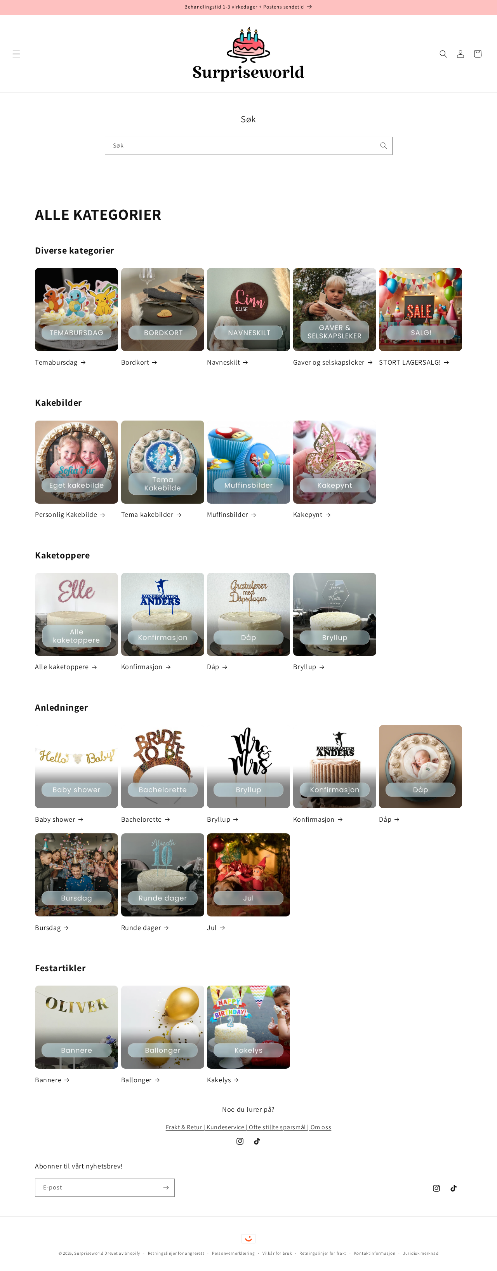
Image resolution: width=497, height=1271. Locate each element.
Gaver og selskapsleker (329, 362)
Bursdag (48, 927)
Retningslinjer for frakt (322, 1253)
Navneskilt (223, 362)
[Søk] (383, 145)
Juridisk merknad (420, 1253)
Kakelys (219, 1079)
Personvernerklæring (233, 1253)
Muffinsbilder (227, 514)
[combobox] (248, 146)
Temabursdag (56, 362)
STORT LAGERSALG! (410, 362)
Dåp (213, 666)
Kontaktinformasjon (375, 1253)
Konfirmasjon (142, 666)
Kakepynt (308, 514)
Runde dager (141, 927)
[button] (16, 54)
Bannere (48, 1079)
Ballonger (136, 1079)
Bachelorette (141, 819)
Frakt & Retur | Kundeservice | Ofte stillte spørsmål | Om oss (249, 1127)
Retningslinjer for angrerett (176, 1253)
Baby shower (55, 819)
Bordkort (135, 362)
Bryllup (304, 666)
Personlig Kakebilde (66, 514)
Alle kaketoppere (62, 666)
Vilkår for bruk (277, 1253)
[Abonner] (165, 1188)
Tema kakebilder (147, 514)
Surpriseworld (88, 1253)
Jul (212, 927)
